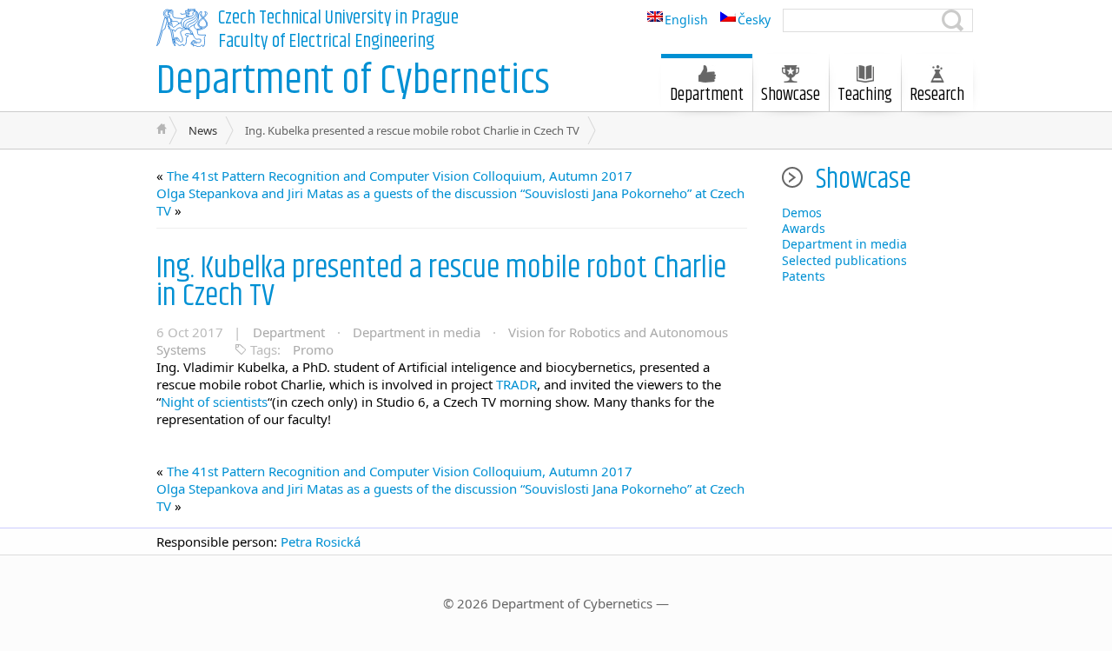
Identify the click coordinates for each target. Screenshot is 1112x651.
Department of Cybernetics (353, 81)
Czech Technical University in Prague (338, 18)
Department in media (416, 332)
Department (289, 332)
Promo (313, 349)
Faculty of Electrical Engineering (326, 41)
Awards (803, 228)
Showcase (790, 95)
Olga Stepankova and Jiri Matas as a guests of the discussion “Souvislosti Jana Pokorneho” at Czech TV (450, 201)
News (203, 130)
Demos (802, 212)
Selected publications (844, 260)
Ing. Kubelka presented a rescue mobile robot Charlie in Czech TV (441, 282)
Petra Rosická (321, 541)
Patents (803, 276)
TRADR (516, 384)
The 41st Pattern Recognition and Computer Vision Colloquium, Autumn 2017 (399, 175)
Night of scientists (214, 401)
